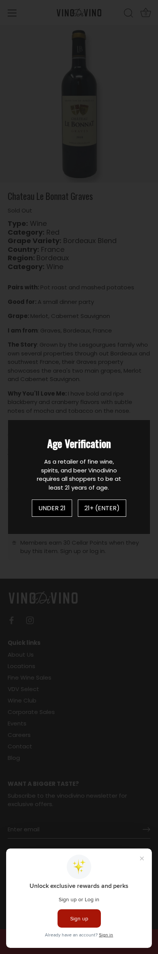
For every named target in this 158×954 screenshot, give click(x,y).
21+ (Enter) (102, 508)
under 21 (52, 508)
